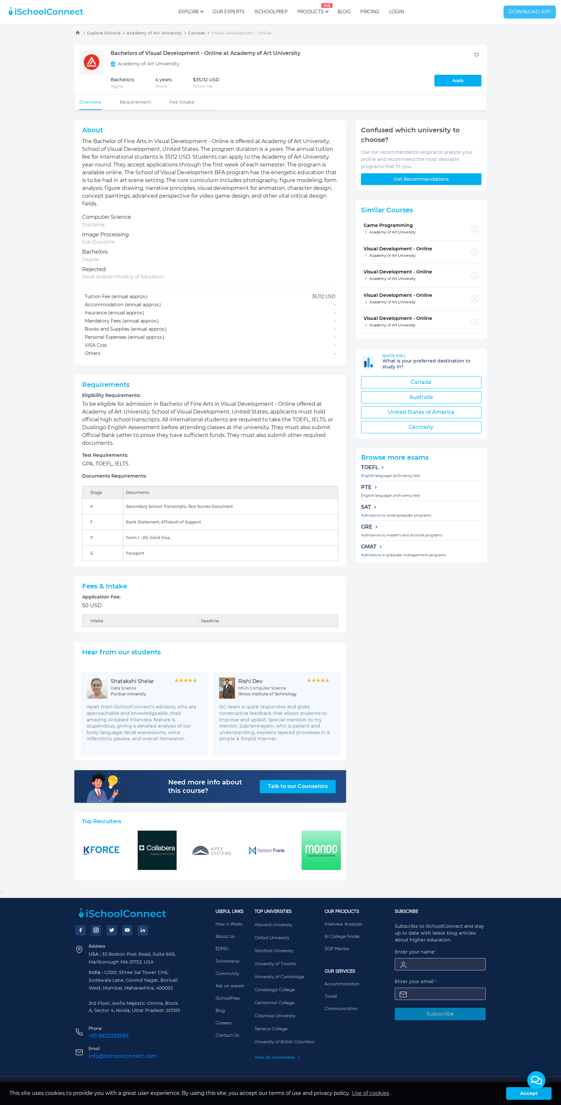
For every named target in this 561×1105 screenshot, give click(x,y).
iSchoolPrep (271, 11)
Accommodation (342, 984)
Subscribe (440, 1014)
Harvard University (273, 925)
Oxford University (272, 938)
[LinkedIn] (143, 930)
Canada (421, 382)
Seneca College (271, 1029)
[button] (536, 1080)
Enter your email (416, 981)
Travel (331, 996)
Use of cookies (370, 1093)
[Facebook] (80, 930)
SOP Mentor (337, 949)
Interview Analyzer (343, 924)
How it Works (229, 924)
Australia (421, 397)
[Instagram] (96, 930)
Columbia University (275, 1016)
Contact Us (227, 1035)
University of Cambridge (279, 977)
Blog (344, 11)
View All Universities (275, 1057)
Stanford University (274, 951)
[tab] (90, 102)
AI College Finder (342, 936)
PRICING (370, 11)
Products (310, 9)
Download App (530, 12)
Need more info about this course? (205, 786)
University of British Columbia (284, 1042)
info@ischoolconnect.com (123, 1056)
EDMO (222, 949)
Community (227, 973)
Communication (341, 1008)
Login (396, 11)
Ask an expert (230, 986)
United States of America (421, 412)
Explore (189, 11)
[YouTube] (127, 930)
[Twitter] (111, 930)
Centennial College (274, 1003)
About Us (225, 936)
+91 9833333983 (109, 1036)
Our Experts (228, 11)
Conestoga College (275, 990)
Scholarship (228, 961)
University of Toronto (275, 964)
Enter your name (415, 952)
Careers (223, 1023)
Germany (421, 427)
